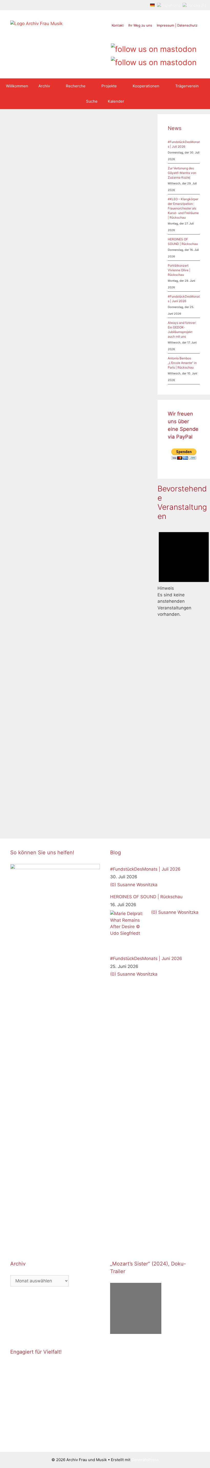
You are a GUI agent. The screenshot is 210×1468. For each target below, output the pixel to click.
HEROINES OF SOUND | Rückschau (146, 896)
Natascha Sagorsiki (113, 798)
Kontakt (118, 25)
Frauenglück (99, 776)
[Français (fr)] (194, 5)
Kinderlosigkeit (88, 787)
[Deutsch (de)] (152, 5)
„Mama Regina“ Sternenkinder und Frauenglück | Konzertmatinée (109, 608)
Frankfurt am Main (102, 535)
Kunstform (117, 313)
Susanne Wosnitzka (103, 563)
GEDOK (34, 368)
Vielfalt (49, 811)
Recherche (76, 86)
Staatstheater (114, 318)
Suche (92, 101)
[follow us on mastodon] (154, 47)
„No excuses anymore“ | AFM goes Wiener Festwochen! (33, 624)
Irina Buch (120, 776)
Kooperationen (146, 86)
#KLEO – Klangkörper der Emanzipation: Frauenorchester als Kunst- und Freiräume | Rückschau (183, 208)
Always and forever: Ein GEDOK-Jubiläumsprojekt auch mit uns (37, 185)
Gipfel (32, 794)
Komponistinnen (100, 552)
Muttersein (85, 798)
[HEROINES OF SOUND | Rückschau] (129, 929)
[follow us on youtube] (163, 35)
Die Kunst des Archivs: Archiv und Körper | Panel (109, 176)
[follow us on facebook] (144, 35)
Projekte (109, 86)
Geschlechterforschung (30, 374)
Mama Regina (116, 792)
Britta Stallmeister (120, 530)
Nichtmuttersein (90, 804)
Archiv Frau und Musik (35, 357)
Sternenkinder (88, 809)
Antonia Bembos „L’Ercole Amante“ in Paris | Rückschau (182, 362)
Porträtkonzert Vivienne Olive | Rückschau (179, 270)
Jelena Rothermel (91, 313)
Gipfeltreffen (49, 794)
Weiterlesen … (41, 338)
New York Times (41, 805)
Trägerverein (187, 86)
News (21, 351)
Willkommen (17, 86)
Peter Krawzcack (120, 804)
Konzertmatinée (89, 792)
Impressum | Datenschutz (177, 25)
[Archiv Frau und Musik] (36, 23)
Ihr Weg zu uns (140, 25)
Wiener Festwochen (38, 816)
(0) (113, 884)
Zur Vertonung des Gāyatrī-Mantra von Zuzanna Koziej (182, 172)
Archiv (44, 86)
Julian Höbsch (108, 781)
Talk (131, 318)
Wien (14, 816)
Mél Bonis (124, 552)
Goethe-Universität (26, 379)
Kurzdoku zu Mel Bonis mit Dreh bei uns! (110, 361)
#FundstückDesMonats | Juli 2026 (145, 869)
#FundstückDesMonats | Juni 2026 (146, 958)
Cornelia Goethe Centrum (32, 362)
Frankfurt (18, 368)
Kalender (116, 101)
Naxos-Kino (97, 557)
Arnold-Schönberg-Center (38, 789)
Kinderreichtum (116, 787)
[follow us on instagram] (154, 35)
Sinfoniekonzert (122, 557)
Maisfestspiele (88, 318)
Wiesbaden (86, 324)
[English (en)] (168, 5)
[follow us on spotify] (173, 35)
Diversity (17, 794)
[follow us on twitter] (134, 35)
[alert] (184, 572)
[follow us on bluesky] (154, 60)
